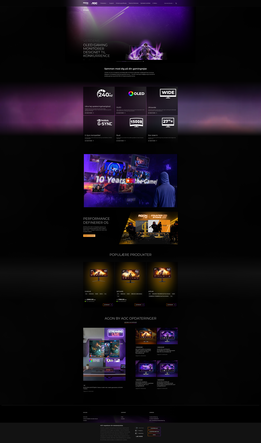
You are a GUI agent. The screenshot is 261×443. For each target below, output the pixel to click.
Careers (85, 420)
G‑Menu (155, 3)
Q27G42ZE (120, 291)
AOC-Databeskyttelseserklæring (157, 420)
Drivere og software (121, 3)
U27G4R (150, 291)
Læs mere (139, 436)
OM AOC (85, 417)
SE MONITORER (88, 112)
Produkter (103, 3)
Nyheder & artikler (145, 3)
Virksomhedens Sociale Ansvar (90, 418)
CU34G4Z (88, 291)
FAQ (122, 417)
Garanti (123, 418)
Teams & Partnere (133, 3)
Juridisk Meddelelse (154, 418)
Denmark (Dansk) (168, 3)
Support (111, 3)
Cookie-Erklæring (153, 417)
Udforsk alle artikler (130, 322)
